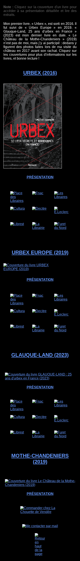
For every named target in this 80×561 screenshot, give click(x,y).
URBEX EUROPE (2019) (40, 252)
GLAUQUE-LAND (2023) (40, 355)
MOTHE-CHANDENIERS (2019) (40, 459)
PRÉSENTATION (40, 177)
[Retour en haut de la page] (40, 544)
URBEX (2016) (40, 73)
